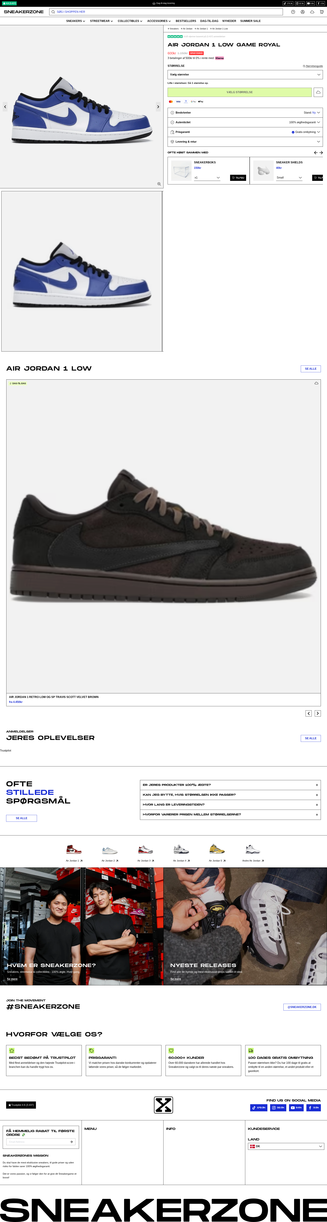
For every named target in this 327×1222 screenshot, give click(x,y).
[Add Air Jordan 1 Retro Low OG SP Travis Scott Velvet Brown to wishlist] (316, 383)
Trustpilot (5, 750)
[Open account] (302, 12)
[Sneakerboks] (181, 170)
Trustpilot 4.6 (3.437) (22, 1105)
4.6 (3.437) (11, 3)
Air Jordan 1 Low (220, 29)
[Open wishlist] (312, 12)
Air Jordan (187, 29)
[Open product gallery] (81, 106)
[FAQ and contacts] (293, 12)
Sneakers (174, 29)
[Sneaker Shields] (263, 170)
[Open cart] (321, 12)
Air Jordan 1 (202, 29)
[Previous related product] (315, 152)
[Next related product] (321, 152)
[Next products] (318, 713)
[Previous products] (309, 713)
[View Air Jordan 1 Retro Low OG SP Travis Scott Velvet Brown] (163, 536)
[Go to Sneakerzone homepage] (22, 11)
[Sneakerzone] (163, 1105)
